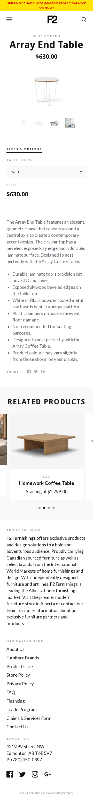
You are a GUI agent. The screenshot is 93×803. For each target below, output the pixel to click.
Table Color (19, 160)
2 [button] (44, 508)
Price (12, 185)
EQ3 (46, 476)
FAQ (10, 692)
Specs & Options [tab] (24, 149)
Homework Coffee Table (46, 483)
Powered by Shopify (59, 793)
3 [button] (49, 508)
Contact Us (17, 726)
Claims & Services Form (28, 718)
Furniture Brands (22, 657)
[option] (46, 89)
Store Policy (18, 675)
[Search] (84, 19)
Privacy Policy (20, 683)
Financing (15, 701)
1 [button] (39, 508)
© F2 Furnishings (32, 793)
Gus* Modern (46, 36)
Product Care (19, 666)
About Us (15, 649)
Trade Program (21, 709)
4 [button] (53, 508)
